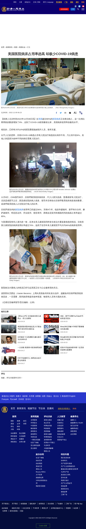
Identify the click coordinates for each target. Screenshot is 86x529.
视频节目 (32, 408)
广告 (66, 2)
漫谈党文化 (65, 489)
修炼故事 (64, 492)
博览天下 (14, 439)
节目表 (41, 408)
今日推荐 (22, 436)
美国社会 (22, 47)
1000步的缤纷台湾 (41, 481)
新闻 (14, 416)
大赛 (20, 2)
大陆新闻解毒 (48, 448)
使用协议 (42, 504)
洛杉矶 (25, 396)
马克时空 (47, 445)
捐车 (77, 2)
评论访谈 (48, 416)
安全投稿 (51, 504)
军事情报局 (48, 437)
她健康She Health (76, 423)
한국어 (28, 399)
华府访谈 (34, 437)
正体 (34, 2)
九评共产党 (65, 472)
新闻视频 (35, 416)
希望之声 (45, 508)
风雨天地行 (65, 480)
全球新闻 (34, 420)
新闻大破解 (48, 434)
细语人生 (47, 451)
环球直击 (34, 423)
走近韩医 (73, 434)
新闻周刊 (34, 434)
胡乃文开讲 (74, 425)
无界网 (4, 511)
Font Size (75, 112)
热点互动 (47, 423)
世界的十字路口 (49, 442)
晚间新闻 (34, 428)
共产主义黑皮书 (66, 483)
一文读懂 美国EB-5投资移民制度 (30, 347)
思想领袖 (47, 431)
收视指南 (24, 504)
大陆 (12, 429)
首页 (2, 47)
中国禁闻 (34, 425)
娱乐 (24, 421)
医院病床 (56, 119)
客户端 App (78, 504)
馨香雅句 (60, 428)
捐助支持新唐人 (64, 408)
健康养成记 (74, 428)
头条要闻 (14, 433)
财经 (18, 426)
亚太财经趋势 (35, 445)
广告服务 (60, 504)
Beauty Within (41, 472)
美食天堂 (39, 466)
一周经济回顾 (35, 440)
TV (73, 9)
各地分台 (27, 2)
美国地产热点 (62, 440)
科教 (18, 429)
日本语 (21, 399)
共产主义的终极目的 (68, 466)
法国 (43, 396)
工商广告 (64, 494)
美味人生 (39, 469)
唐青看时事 (48, 440)
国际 (12, 421)
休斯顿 (38, 396)
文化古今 (60, 437)
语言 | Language (48, 2)
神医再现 (73, 431)
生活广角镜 (40, 458)
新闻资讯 (9, 47)
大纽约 (12, 396)
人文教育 (61, 416)
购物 (82, 2)
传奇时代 (64, 460)
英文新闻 (59, 2)
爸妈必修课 (61, 434)
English (72, 396)
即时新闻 (14, 436)
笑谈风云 (60, 423)
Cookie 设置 (43, 526)
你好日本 (39, 460)
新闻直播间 (64, 9)
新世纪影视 (14, 511)
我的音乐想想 (40, 486)
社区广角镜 (35, 442)
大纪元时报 (26, 508)
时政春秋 (47, 428)
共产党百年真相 (66, 463)
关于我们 (15, 504)
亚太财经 (34, 448)
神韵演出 (14, 442)
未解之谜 (60, 420)
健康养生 (74, 416)
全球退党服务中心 (57, 508)
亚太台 (56, 396)
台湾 (18, 424)
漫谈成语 (60, 431)
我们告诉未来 (65, 458)
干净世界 (36, 508)
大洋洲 (31, 396)
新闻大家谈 (48, 420)
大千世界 (39, 475)
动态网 (75, 508)
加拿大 (18, 396)
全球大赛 (22, 442)
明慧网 (68, 508)
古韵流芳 (60, 425)
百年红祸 (64, 477)
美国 (15, 47)
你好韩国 (39, 463)
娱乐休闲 (40, 454)
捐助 (71, 2)
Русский (13, 399)
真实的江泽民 (65, 475)
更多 (21, 511)
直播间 (50, 408)
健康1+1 (73, 420)
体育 (24, 424)
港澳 (18, 421)
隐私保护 (33, 504)
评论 (12, 426)
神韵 (14, 2)
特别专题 (65, 454)
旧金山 (49, 396)
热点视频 (22, 433)
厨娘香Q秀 (39, 477)
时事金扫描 (48, 425)
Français (5, 399)
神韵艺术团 (16, 508)
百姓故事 (64, 486)
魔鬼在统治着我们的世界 (69, 469)
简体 (38, 2)
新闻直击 (34, 431)
